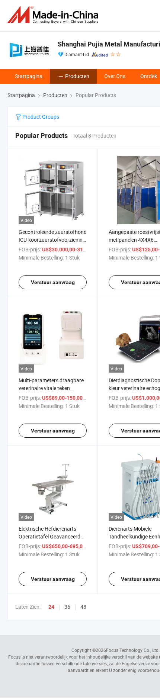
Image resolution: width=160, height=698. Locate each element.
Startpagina (28, 76)
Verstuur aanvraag (53, 282)
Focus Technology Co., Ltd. (133, 650)
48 (83, 606)
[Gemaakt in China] (54, 14)
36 (67, 606)
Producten (77, 76)
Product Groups (40, 116)
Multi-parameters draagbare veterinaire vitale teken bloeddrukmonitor (51, 388)
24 (51, 607)
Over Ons (114, 76)
